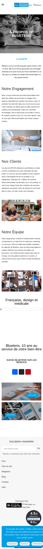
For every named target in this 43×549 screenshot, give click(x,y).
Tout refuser (24, 544)
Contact (5, 482)
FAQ (4, 461)
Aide (4, 487)
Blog (4, 477)
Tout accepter (12, 544)
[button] (2, 326)
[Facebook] (15, 372)
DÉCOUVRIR (32, 395)
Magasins (6, 471)
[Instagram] (21, 372)
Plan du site (7, 466)
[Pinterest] (28, 372)
